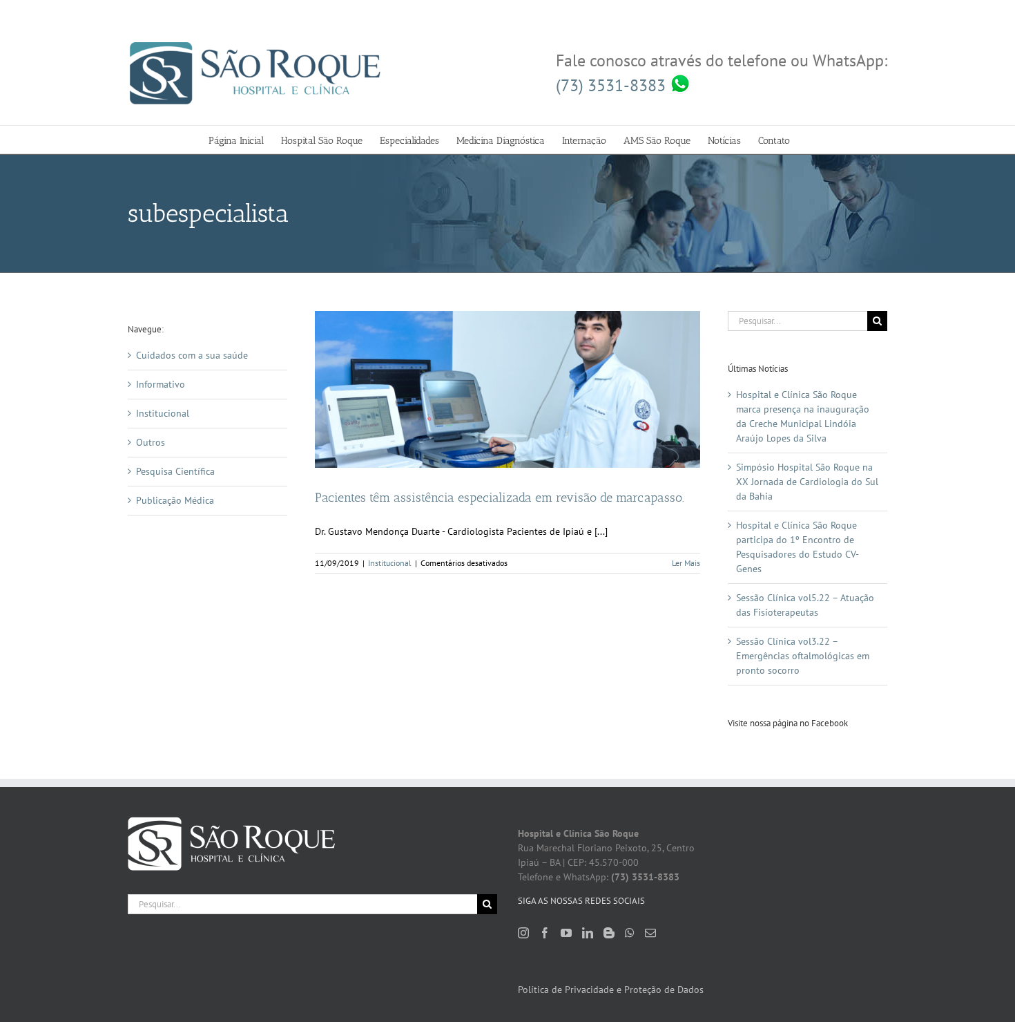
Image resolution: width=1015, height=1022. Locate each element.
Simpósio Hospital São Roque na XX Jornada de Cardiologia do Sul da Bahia (807, 481)
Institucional (390, 563)
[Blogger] (609, 932)
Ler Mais (686, 563)
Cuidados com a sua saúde (192, 355)
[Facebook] (544, 932)
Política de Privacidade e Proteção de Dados (611, 989)
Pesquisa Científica (175, 471)
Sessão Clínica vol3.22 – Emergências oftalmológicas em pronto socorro (802, 655)
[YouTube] (566, 932)
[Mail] (650, 932)
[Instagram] (523, 932)
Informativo (160, 384)
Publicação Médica (175, 500)
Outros (150, 442)
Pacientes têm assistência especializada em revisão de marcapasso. (499, 497)
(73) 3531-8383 (613, 85)
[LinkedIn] (587, 932)
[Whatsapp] (630, 932)
